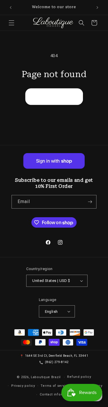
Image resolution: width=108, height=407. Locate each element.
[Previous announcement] (10, 7)
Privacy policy (23, 386)
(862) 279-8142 (57, 362)
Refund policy (79, 377)
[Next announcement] (97, 7)
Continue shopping (54, 96)
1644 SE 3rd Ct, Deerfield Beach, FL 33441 (56, 355)
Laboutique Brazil (46, 377)
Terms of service (55, 386)
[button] (11, 22)
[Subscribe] (90, 202)
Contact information (57, 394)
